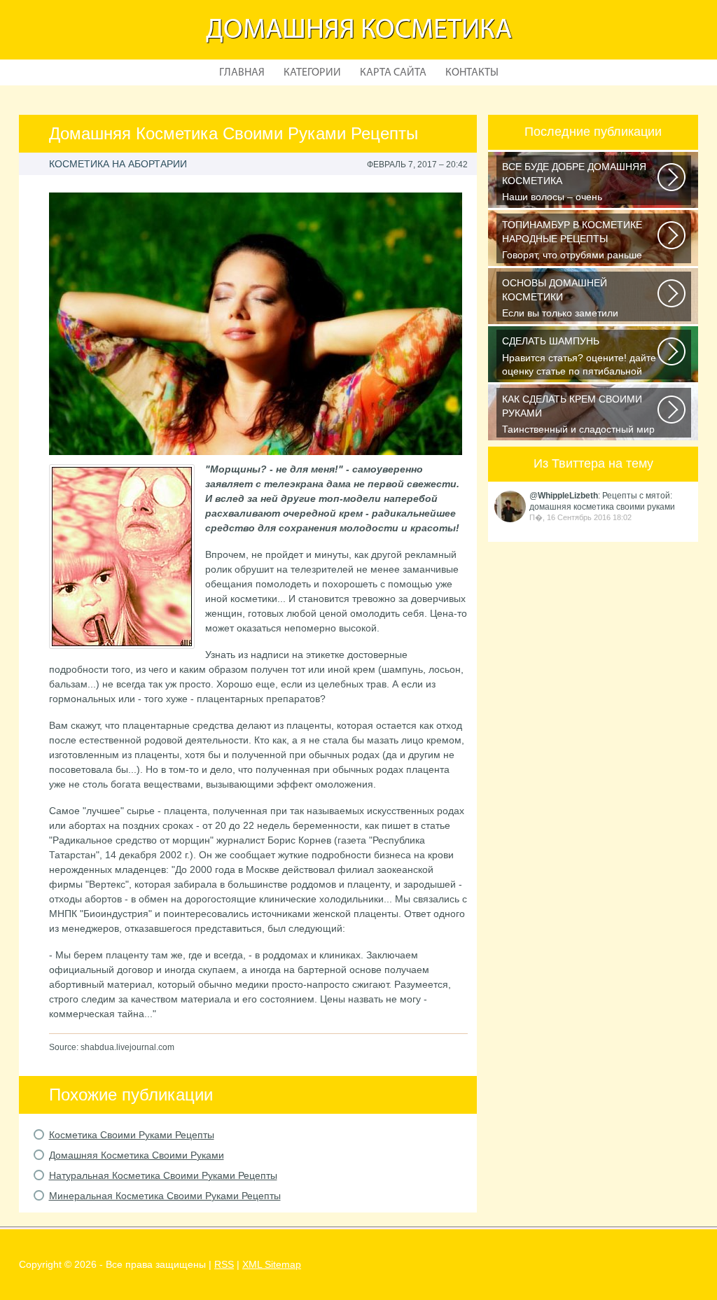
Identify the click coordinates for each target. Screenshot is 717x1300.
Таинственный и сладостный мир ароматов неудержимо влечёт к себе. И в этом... (578, 415)
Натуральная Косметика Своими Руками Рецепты (163, 1175)
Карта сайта (393, 72)
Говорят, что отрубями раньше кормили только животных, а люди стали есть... (581, 241)
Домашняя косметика (359, 31)
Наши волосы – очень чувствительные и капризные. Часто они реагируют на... (574, 183)
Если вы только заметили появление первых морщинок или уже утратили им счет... (580, 299)
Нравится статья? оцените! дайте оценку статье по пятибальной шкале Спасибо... (579, 357)
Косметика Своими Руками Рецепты (131, 1134)
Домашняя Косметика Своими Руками (136, 1155)
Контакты (472, 72)
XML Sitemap (271, 1264)
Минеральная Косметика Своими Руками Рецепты (165, 1195)
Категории (312, 72)
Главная (242, 72)
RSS (224, 1264)
